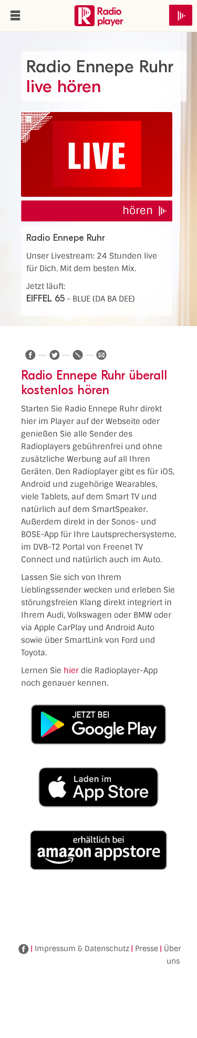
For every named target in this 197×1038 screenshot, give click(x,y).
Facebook (23, 949)
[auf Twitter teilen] (54, 355)
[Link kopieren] (77, 355)
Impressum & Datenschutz (82, 948)
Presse (146, 948)
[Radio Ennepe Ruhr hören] (96, 154)
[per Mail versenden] (101, 355)
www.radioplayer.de (99, 15)
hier (71, 670)
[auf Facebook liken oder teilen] (30, 355)
